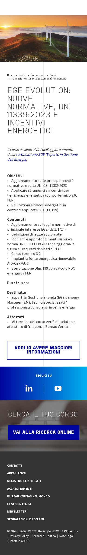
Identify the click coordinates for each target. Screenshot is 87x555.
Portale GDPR (19, 541)
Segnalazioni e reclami (25, 519)
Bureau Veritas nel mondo (28, 496)
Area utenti (16, 473)
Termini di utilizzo (44, 536)
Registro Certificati (24, 481)
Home (10, 75)
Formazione (38, 75)
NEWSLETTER (16, 511)
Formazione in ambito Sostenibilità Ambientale (38, 78)
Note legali (66, 536)
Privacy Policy (19, 536)
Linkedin (29, 388)
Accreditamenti (19, 488)
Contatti (14, 465)
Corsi (53, 75)
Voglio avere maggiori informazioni (44, 350)
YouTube (58, 388)
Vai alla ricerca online (43, 432)
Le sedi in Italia (19, 504)
